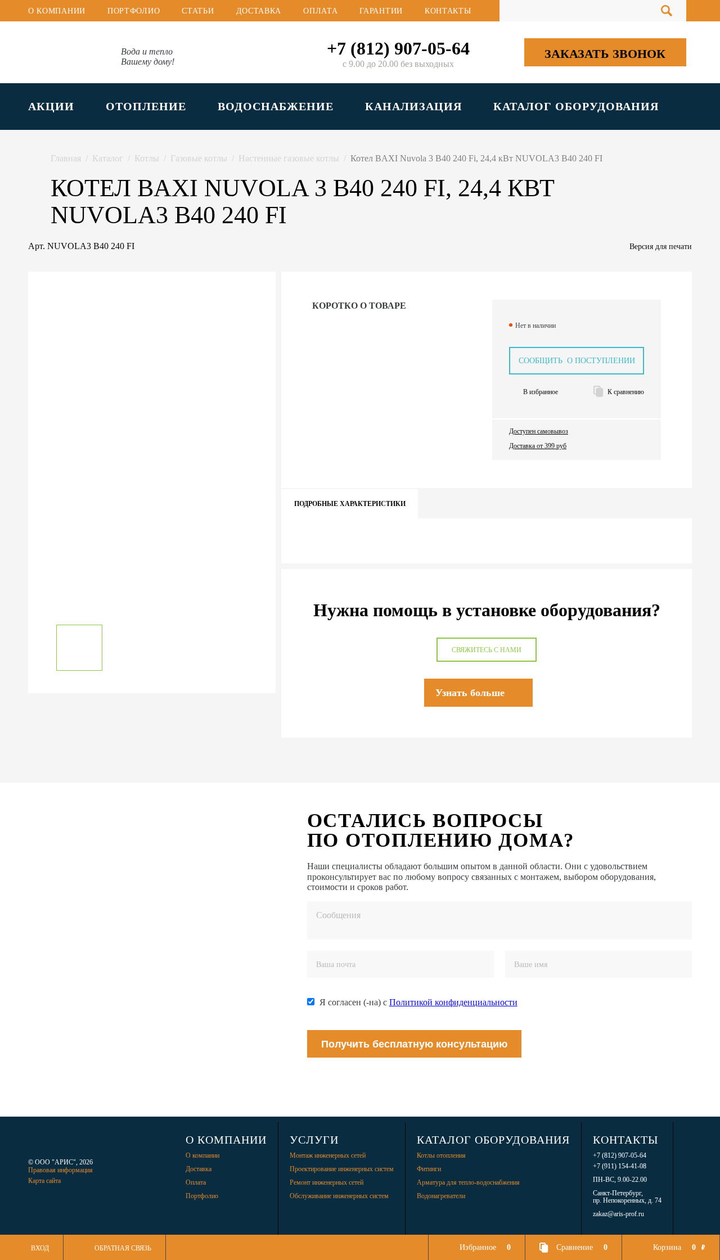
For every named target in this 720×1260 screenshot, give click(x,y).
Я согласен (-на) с (419, 1002)
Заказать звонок (604, 54)
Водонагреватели (441, 1196)
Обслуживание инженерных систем (339, 1196)
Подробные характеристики (350, 504)
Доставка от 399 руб (537, 446)
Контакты (448, 11)
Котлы (146, 158)
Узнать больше (470, 692)
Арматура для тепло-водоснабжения (468, 1182)
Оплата (320, 11)
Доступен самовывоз (538, 431)
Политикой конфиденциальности (453, 1002)
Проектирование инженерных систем (342, 1169)
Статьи (198, 11)
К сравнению (626, 392)
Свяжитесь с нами (486, 650)
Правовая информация (60, 1170)
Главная (66, 158)
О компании (57, 11)
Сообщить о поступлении (577, 360)
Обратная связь (122, 1248)
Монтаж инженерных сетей (328, 1155)
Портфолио (133, 11)
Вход (40, 1248)
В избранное (540, 392)
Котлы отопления (441, 1155)
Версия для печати (660, 246)
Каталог (107, 158)
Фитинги (429, 1169)
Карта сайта (44, 1181)
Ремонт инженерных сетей (326, 1182)
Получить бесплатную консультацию (414, 1044)
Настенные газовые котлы (288, 158)
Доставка (259, 11)
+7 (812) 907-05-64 (398, 48)
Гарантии (381, 11)
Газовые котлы (198, 158)
